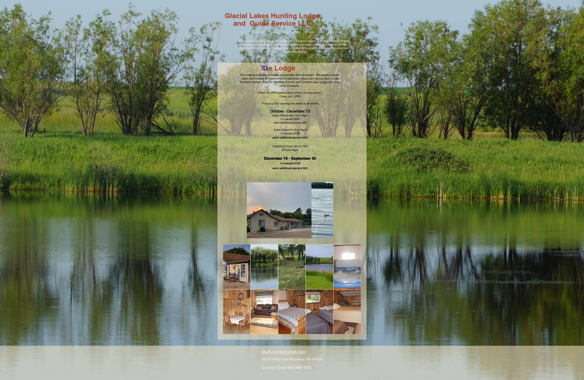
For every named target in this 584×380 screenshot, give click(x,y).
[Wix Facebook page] (265, 68)
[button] (290, 210)
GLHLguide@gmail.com (284, 351)
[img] (236, 266)
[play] (325, 235)
